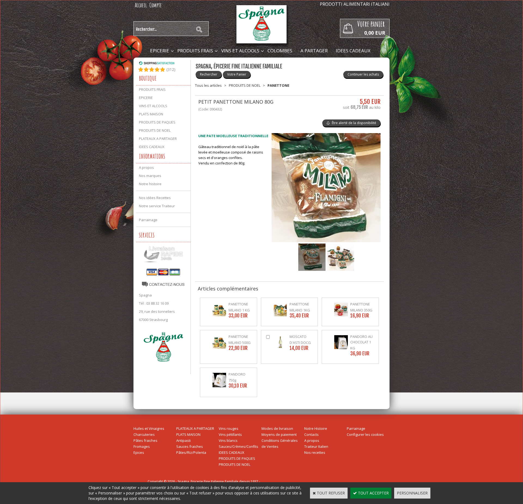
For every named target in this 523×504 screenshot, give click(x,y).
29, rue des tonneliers (157, 311)
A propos (146, 167)
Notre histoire (150, 183)
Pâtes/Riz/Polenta (191, 452)
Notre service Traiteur (157, 205)
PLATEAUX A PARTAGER (158, 138)
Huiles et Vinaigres (148, 428)
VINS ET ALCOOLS (240, 50)
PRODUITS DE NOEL (155, 130)
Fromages (141, 446)
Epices (138, 452)
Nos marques (150, 175)
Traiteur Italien (316, 446)
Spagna (145, 295)
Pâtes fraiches (145, 440)
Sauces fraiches (189, 446)
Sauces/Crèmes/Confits (238, 446)
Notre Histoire (315, 428)
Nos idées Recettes (155, 197)
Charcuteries (144, 434)
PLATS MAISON (151, 114)
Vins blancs (228, 440)
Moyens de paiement (279, 434)
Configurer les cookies (365, 434)
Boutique (148, 78)
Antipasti (183, 440)
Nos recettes (314, 452)
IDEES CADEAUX (353, 50)
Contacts (311, 434)
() (170, 69)
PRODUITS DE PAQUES (157, 122)
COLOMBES (279, 50)
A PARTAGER (314, 50)
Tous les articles (208, 85)
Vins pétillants (230, 434)
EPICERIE (159, 50)
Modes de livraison (277, 428)
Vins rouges (228, 428)
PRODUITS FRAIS (195, 50)
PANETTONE (278, 85)
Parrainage (148, 219)
